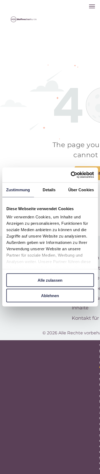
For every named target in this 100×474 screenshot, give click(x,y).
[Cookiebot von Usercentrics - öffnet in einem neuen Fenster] (71, 175)
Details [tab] (49, 189)
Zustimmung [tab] (18, 189)
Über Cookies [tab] (81, 189)
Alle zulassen (50, 280)
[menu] (92, 6)
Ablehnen (50, 295)
